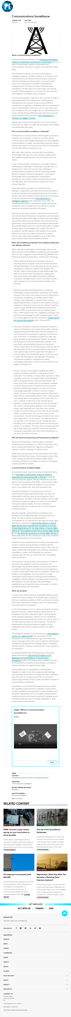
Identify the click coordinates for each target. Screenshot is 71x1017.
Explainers (15, 789)
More (52, 762)
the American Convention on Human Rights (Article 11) (37, 533)
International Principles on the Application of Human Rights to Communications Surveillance (31, 657)
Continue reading (10, 850)
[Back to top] (64, 913)
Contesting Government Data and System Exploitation (30, 778)
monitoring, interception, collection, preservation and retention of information (35, 60)
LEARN (6, 957)
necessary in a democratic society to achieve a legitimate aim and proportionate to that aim (32, 475)
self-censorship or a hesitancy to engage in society (33, 116)
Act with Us (24, 908)
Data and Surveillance (19, 795)
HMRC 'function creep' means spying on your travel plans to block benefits (17, 832)
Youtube (40, 928)
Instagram (21, 928)
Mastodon (25, 928)
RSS (30, 928)
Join (51, 908)
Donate (39, 908)
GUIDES (6, 948)
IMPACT (6, 962)
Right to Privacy (17, 798)
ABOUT (6, 967)
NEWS (6, 944)
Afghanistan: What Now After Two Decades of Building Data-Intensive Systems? (51, 877)
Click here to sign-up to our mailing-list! (15, 921)
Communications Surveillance (22, 784)
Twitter (35, 928)
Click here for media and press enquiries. (15, 1010)
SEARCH (6, 939)
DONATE (6, 971)
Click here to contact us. (11, 1007)
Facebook (16, 928)
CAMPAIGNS (8, 953)
